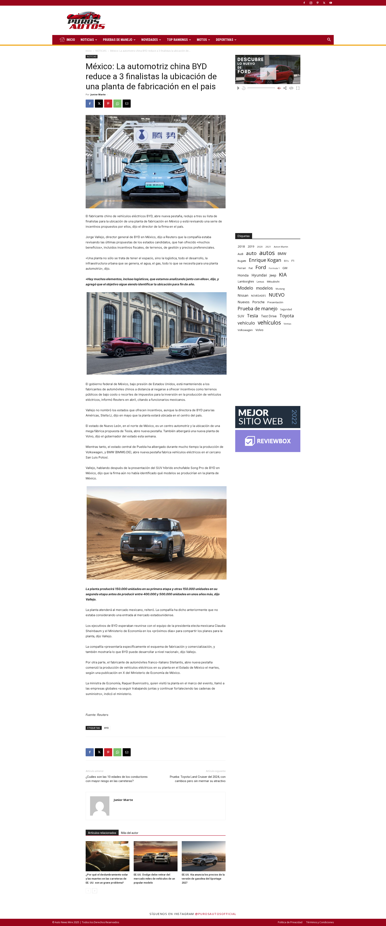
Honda (243, 275)
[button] (329, 40)
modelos (264, 288)
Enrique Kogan (265, 260)
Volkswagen (245, 330)
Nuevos (243, 302)
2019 (251, 246)
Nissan (243, 295)
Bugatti (242, 261)
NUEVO (276, 295)
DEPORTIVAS (224, 40)
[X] (324, 3)
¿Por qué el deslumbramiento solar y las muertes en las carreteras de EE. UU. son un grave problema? (107, 878)
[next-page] (94, 890)
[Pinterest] (317, 3)
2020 (260, 246)
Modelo (245, 288)
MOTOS (202, 40)
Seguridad (286, 309)
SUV (241, 316)
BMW (282, 254)
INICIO (71, 40)
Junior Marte (98, 94)
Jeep (273, 275)
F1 (293, 261)
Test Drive (269, 316)
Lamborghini (246, 281)
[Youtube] (331, 3)
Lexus (260, 281)
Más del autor (129, 833)
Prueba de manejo (257, 308)
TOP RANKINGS (177, 40)
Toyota (286, 315)
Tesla (252, 315)
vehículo (246, 323)
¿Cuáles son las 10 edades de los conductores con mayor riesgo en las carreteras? (117, 779)
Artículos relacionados (102, 833)
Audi (240, 254)
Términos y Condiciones (320, 922)
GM (284, 268)
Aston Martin (281, 246)
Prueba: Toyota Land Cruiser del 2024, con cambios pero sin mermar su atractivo (198, 779)
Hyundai (259, 275)
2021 (268, 246)
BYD (106, 727)
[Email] (127, 104)
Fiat (251, 268)
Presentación (275, 302)
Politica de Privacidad (290, 922)
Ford (261, 267)
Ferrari (242, 268)
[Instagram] (311, 3)
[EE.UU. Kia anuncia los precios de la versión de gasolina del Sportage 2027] (204, 856)
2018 (241, 246)
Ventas (287, 323)
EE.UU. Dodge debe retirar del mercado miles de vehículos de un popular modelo (154, 878)
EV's (286, 261)
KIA (283, 274)
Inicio (89, 50)
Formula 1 (274, 268)
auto (251, 253)
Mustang (280, 288)
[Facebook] (304, 3)
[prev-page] (88, 890)
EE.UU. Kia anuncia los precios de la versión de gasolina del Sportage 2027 (203, 878)
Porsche (258, 302)
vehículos (269, 322)
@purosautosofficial (215, 914)
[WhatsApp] (117, 104)
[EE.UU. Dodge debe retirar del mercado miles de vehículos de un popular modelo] (156, 856)
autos (267, 253)
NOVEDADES (149, 40)
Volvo (259, 330)
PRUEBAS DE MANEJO (117, 40)
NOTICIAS (87, 40)
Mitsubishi (273, 281)
